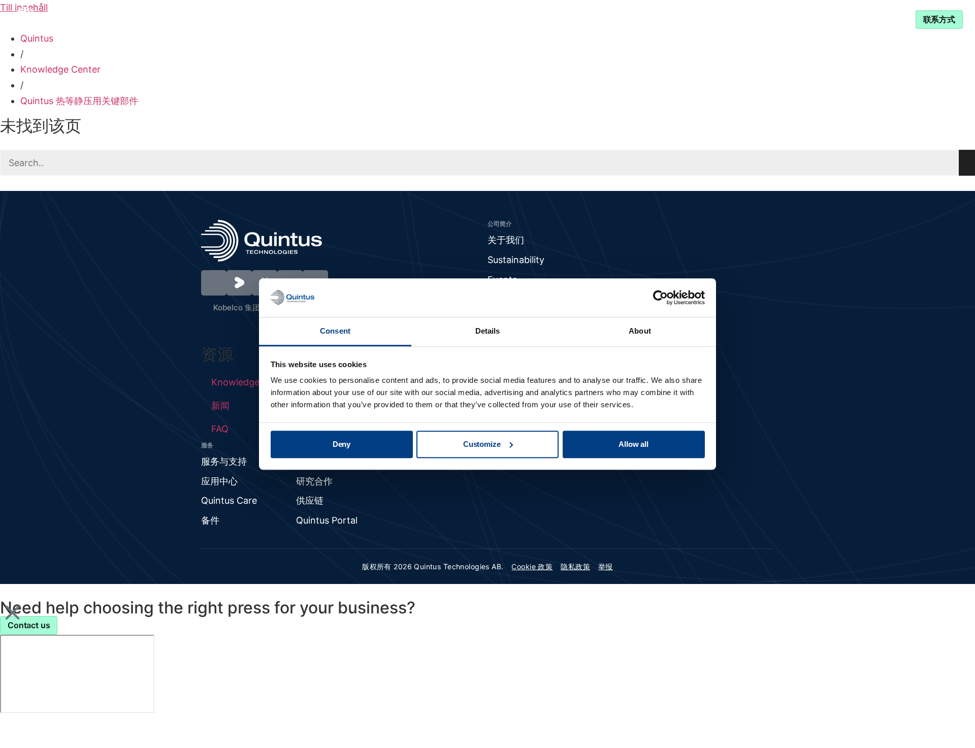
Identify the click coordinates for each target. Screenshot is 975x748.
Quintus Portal (327, 520)
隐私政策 (575, 566)
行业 (383, 19)
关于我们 (506, 240)
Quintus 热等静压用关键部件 (79, 100)
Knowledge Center (465, 19)
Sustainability (516, 259)
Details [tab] (487, 331)
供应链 (309, 500)
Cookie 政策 (531, 566)
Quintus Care (229, 500)
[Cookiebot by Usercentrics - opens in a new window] (660, 297)
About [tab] (640, 331)
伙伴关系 (544, 19)
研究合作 (314, 481)
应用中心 (219, 481)
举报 (605, 566)
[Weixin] (213, 283)
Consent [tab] (335, 331)
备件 (210, 520)
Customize (482, 444)
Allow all (633, 444)
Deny (341, 444)
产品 (332, 19)
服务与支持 (616, 19)
